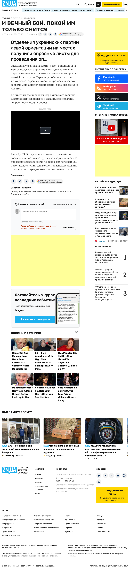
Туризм (100, 528)
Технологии (70, 520)
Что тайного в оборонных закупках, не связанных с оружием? (106, 203)
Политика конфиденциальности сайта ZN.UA (109, 566)
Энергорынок (7, 528)
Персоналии (39, 532)
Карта (37, 493)
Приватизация (8, 532)
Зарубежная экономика (44, 520)
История (100, 520)
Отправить (68, 227)
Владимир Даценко (54, 456)
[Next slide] (126, 10)
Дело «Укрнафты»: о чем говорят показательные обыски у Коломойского (106, 232)
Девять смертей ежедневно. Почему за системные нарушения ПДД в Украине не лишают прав (106, 257)
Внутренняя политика (11, 516)
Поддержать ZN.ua (112, 4)
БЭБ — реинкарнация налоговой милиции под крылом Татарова (107, 190)
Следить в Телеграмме (37, 319)
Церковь (68, 528)
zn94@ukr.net (88, 485)
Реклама (38, 482)
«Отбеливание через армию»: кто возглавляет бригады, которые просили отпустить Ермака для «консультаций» (107, 293)
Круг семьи (101, 524)
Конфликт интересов (43, 524)
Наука (67, 516)
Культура (69, 532)
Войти (91, 4)
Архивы (38, 474)
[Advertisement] (48, 260)
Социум (100, 516)
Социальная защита (42, 516)
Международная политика (13, 520)
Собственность (103, 532)
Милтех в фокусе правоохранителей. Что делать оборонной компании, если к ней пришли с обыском (106, 274)
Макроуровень (8, 524)
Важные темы (10, 10)
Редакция (39, 478)
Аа (98, 4)
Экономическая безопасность (47, 528)
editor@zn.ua (61, 491)
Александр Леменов (13, 456)
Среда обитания (72, 524)
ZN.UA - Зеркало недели (111, 138)
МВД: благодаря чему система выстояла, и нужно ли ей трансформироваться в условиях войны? (106, 217)
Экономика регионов (11, 535)
